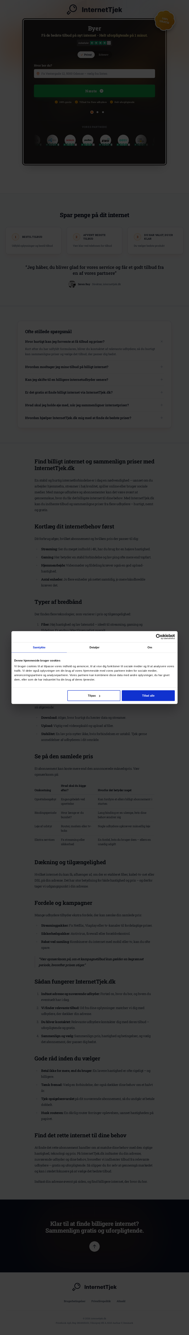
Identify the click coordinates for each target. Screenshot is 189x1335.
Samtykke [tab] (39, 647)
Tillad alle (148, 695)
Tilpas (92, 695)
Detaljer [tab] (95, 647)
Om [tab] (149, 647)
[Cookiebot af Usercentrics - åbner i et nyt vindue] (158, 636)
